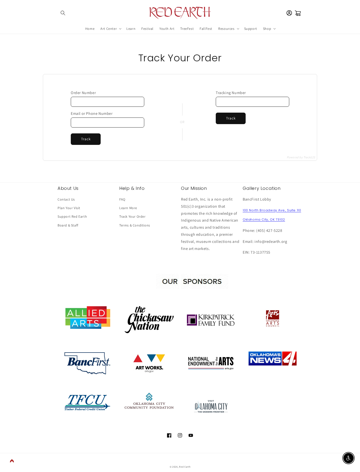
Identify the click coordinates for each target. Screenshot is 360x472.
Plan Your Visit (69, 208)
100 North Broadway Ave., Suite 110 (272, 210)
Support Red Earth (72, 216)
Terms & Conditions (134, 225)
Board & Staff (68, 225)
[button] (63, 13)
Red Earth (184, 466)
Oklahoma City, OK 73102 (264, 219)
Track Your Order (132, 216)
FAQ (122, 199)
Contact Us (66, 199)
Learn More (128, 208)
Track (86, 139)
